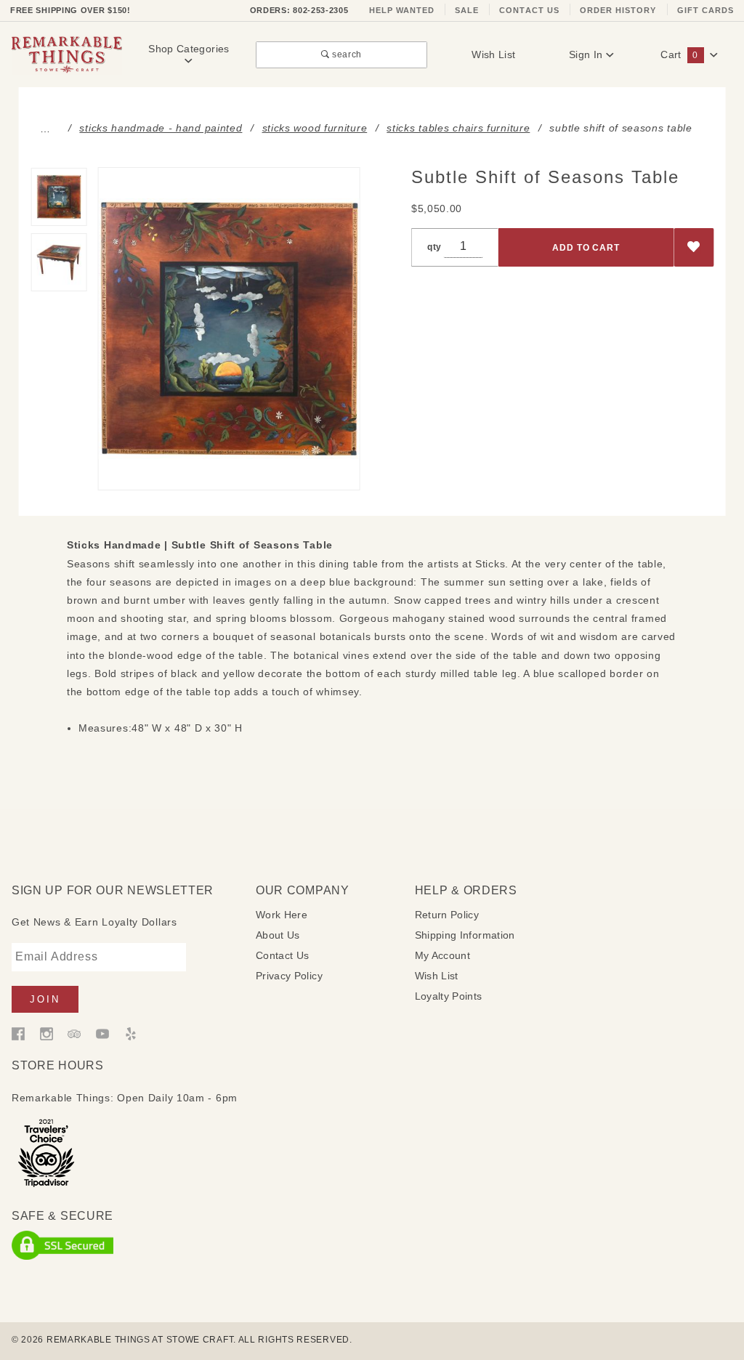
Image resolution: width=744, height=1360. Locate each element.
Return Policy (447, 914)
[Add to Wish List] (694, 247)
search (346, 54)
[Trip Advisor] (74, 1033)
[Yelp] (130, 1033)
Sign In (587, 54)
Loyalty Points (448, 996)
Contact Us (529, 10)
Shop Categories (188, 48)
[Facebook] (18, 1033)
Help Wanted (402, 10)
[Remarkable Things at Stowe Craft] (67, 54)
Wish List (493, 54)
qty (434, 246)
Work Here (281, 914)
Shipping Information (465, 935)
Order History (618, 10)
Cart (679, 54)
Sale (467, 10)
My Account (443, 955)
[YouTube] (102, 1033)
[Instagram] (46, 1033)
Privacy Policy (289, 975)
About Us (278, 935)
